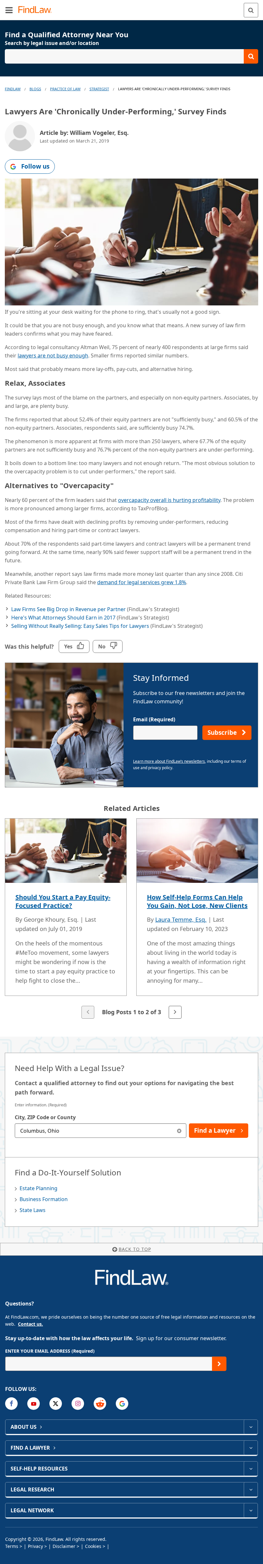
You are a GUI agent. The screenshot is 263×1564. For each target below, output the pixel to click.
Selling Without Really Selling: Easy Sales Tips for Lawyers (80, 625)
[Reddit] (100, 1403)
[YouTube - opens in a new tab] (33, 1403)
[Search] (251, 10)
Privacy (35, 1546)
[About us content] (251, 1427)
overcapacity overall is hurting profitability (169, 500)
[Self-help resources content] (251, 1469)
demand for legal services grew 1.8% (141, 582)
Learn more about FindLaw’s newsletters (169, 761)
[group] (131, 919)
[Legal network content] (251, 1510)
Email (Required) (154, 719)
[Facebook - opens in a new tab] (11, 1403)
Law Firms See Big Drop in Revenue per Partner (68, 609)
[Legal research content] (251, 1489)
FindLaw (13, 88)
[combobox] (100, 1130)
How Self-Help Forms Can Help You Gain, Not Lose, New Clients (197, 901)
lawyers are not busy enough (53, 355)
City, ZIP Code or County (45, 1117)
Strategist (99, 88)
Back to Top (135, 1249)
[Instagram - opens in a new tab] (78, 1403)
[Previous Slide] (87, 1012)
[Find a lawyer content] (251, 1448)
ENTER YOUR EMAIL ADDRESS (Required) (50, 1351)
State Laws (33, 1210)
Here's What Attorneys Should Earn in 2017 (63, 617)
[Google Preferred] (122, 1403)
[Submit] (219, 1364)
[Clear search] (179, 1130)
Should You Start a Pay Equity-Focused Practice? (62, 901)
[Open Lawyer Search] (131, 56)
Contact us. (30, 1324)
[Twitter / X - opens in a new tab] (55, 1403)
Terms (11, 1546)
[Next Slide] (175, 1012)
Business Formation (44, 1199)
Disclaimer (64, 1546)
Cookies (93, 1546)
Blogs (35, 88)
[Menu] (9, 10)
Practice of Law (65, 88)
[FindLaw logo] (37, 10)
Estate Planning (38, 1188)
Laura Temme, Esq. (181, 919)
